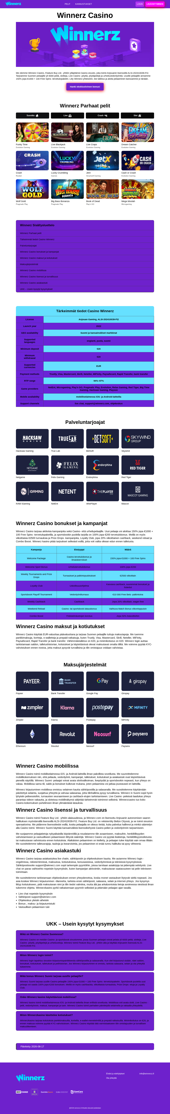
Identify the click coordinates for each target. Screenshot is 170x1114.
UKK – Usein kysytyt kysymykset (36, 289)
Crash (100, 115)
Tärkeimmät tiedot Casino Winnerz (37, 239)
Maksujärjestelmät (29, 264)
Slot (135, 115)
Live (66, 115)
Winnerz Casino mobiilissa (33, 270)
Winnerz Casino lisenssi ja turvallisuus (39, 276)
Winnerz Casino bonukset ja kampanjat (39, 252)
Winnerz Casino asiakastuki (34, 283)
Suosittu (31, 115)
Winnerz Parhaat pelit (30, 233)
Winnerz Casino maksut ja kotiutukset (38, 258)
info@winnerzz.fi (146, 1074)
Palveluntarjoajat (28, 245)
